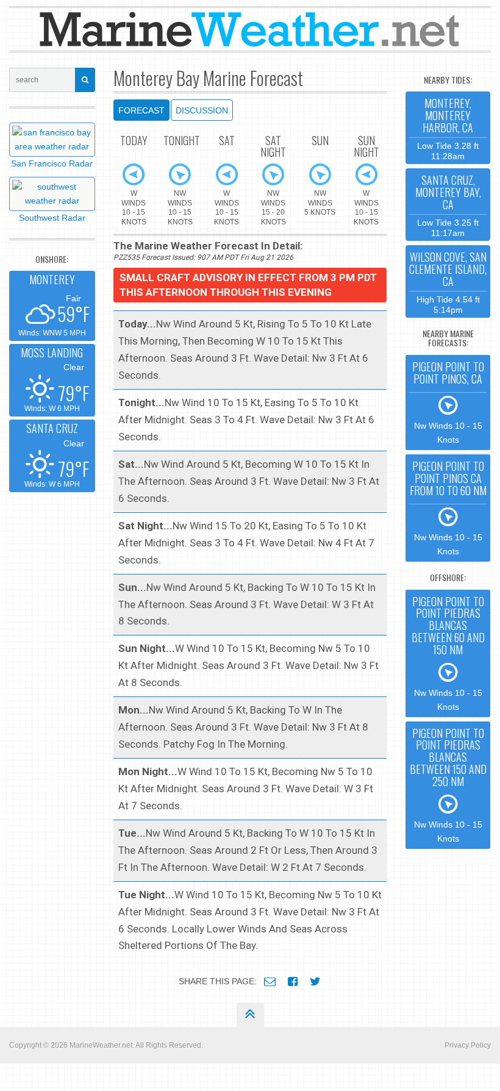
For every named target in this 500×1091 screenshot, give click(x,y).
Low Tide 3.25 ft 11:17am (448, 204)
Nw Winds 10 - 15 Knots (448, 402)
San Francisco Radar (52, 163)
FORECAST (141, 110)
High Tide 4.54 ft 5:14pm (448, 281)
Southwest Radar (52, 218)
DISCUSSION (202, 110)
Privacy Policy (468, 1045)
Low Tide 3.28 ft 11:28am (448, 127)
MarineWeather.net (101, 1045)
